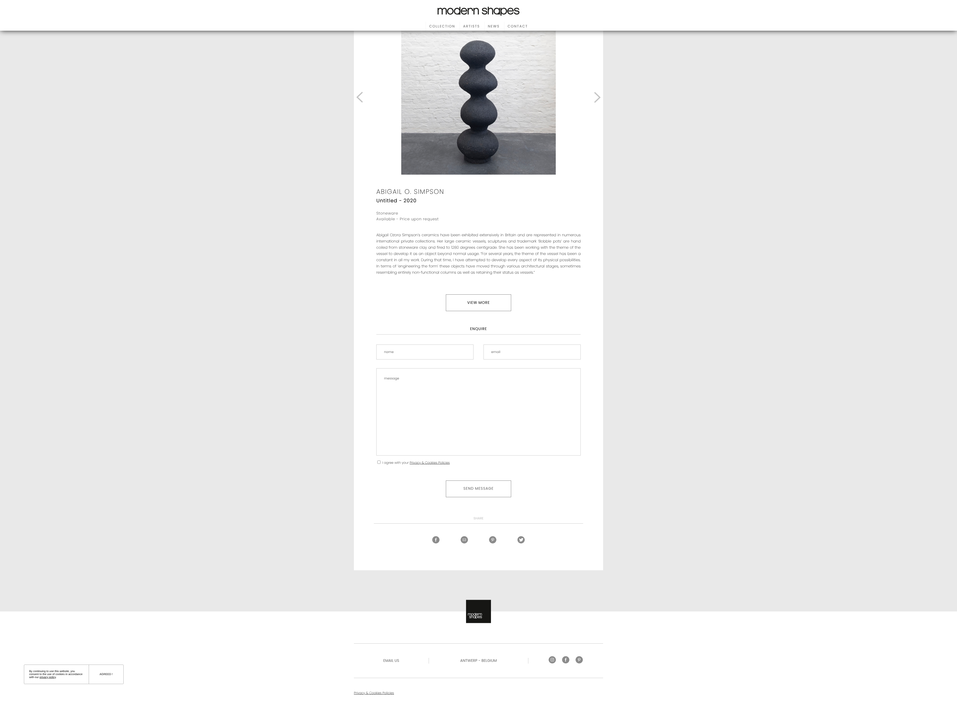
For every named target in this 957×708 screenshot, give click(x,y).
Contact (518, 26)
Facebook (436, 540)
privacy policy (48, 677)
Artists (471, 26)
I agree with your (416, 462)
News (494, 26)
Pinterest (492, 540)
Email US (391, 660)
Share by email (464, 540)
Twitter (521, 540)
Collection (442, 26)
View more (478, 302)
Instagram (552, 660)
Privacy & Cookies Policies (430, 462)
